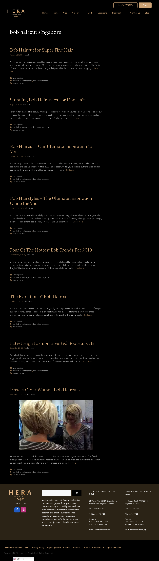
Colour (75, 12)
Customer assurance (13, 547)
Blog (147, 12)
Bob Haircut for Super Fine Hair (41, 50)
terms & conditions (92, 547)
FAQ (27, 547)
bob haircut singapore (41, 80)
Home (45, 12)
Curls (90, 12)
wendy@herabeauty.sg (103, 529)
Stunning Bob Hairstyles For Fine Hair (47, 99)
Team (55, 12)
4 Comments (17, 327)
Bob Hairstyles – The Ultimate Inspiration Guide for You (51, 201)
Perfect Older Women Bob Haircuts (45, 389)
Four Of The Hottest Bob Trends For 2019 (51, 250)
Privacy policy (38, 547)
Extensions (102, 12)
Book (145, 5)
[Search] (76, 493)
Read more (75, 118)
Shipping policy (54, 547)
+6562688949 (98, 508)
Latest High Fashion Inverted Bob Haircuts (52, 343)
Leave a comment (19, 83)
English (20, 559)
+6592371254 (100, 514)
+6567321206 (133, 508)
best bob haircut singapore (22, 80)
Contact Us (135, 12)
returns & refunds (71, 547)
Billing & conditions (112, 547)
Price (64, 12)
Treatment (116, 12)
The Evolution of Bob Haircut (39, 296)
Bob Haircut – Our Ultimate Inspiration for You (52, 149)
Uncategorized (18, 78)
